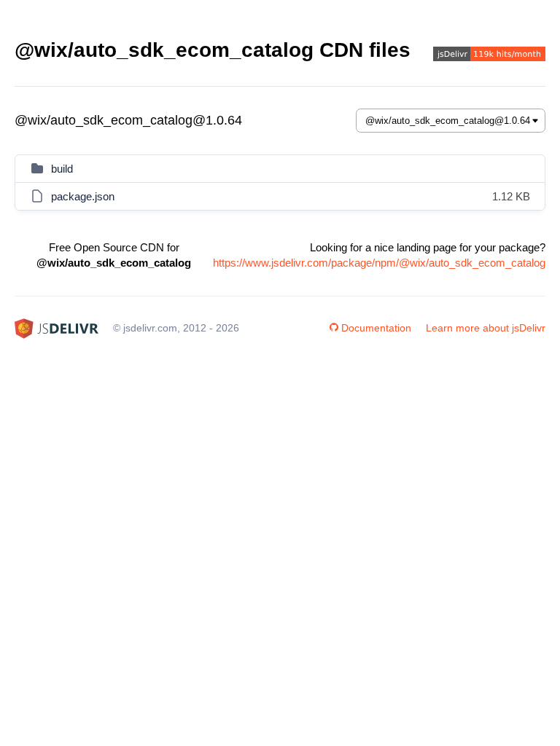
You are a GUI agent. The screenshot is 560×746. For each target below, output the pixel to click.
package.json (82, 196)
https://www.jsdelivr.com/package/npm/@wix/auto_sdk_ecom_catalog (379, 262)
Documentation (376, 328)
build (62, 168)
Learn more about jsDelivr (485, 328)
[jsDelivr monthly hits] (489, 56)
